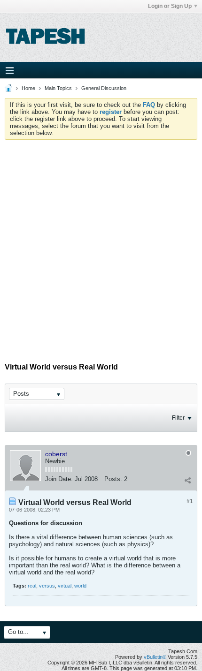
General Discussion (103, 88)
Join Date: (59, 479)
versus (47, 585)
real (32, 585)
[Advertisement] (101, 245)
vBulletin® (155, 657)
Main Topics (58, 88)
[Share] (187, 480)
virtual (64, 585)
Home (28, 88)
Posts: (113, 479)
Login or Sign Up (170, 6)
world (80, 585)
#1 (189, 501)
